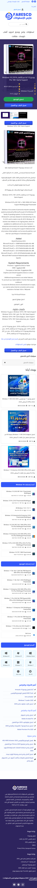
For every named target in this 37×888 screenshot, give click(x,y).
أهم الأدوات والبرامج (28, 710)
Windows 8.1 (6, 656)
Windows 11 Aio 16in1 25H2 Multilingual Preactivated (19, 581)
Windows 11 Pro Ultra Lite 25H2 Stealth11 (18, 626)
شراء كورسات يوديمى (13, 1)
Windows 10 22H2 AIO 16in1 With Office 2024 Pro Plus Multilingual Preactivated (17, 525)
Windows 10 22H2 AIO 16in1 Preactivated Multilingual (18, 492)
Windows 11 (18, 665)
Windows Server (31, 656)
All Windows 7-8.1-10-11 (23, 508)
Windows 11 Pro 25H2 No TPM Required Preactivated (19, 617)
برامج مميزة (31, 736)
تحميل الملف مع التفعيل (18, 105)
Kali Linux (18, 674)
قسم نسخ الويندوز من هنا (9, 338)
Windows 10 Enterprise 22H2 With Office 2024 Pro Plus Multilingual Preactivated (17, 535)
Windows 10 (6, 665)
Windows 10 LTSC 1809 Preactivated (20, 552)
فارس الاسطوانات (21, 344)
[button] (30, 31)
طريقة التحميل (26, 1)
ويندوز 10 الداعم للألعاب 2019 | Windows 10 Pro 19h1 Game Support (18, 79)
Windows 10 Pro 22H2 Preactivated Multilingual (17, 500)
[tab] (18, 362)
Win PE (30, 674)
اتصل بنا (34, 6)
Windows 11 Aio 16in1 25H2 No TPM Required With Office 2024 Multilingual (17, 571)
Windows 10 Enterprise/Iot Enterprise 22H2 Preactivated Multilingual (18, 516)
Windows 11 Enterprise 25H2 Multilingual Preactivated (19, 608)
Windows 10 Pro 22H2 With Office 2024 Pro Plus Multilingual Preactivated (16, 544)
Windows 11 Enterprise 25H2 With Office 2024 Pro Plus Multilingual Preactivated (17, 590)
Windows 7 (30, 665)
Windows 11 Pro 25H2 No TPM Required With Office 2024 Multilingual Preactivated (17, 599)
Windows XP (18, 656)
